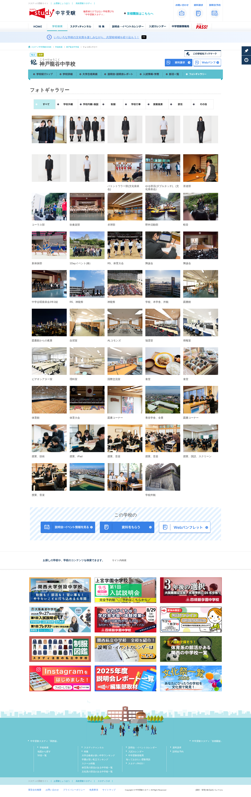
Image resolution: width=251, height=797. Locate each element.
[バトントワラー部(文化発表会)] (124, 168)
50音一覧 (42, 755)
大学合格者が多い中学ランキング (98, 755)
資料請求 (177, 747)
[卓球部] (124, 206)
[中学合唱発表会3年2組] (49, 284)
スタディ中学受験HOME (41, 47)
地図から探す (44, 751)
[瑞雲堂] (162, 322)
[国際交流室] (124, 361)
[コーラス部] (49, 206)
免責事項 (93, 790)
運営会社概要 (34, 790)
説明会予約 (178, 751)
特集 (86, 751)
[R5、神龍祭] (87, 284)
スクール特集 (88, 763)
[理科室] (87, 361)
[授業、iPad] (87, 438)
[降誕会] (162, 245)
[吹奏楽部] (87, 206)
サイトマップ (109, 790)
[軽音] (200, 206)
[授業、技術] (49, 438)
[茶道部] (200, 168)
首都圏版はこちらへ (140, 13)
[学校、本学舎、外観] (162, 284)
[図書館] (200, 284)
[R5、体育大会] (124, 245)
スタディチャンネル (94, 747)
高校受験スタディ (84, 3)
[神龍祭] (124, 284)
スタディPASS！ (136, 763)
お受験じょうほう (62, 3)
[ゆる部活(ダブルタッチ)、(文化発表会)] (162, 168)
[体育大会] (87, 399)
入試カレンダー (136, 751)
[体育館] (49, 399)
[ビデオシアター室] (49, 361)
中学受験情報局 (136, 755)
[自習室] (87, 322)
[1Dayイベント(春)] (87, 245)
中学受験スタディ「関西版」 (44, 741)
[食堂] (162, 361)
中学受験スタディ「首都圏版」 (207, 741)
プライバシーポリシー (74, 790)
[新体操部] (49, 245)
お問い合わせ (52, 790)
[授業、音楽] (124, 438)
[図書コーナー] (124, 399)
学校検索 (58, 47)
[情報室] (200, 322)
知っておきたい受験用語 (138, 759)
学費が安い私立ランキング (95, 759)
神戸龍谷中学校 (72, 47)
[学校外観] (162, 477)
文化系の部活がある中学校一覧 (97, 771)
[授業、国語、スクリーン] (200, 438)
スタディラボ (104, 781)
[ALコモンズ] (124, 322)
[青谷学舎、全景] (162, 399)
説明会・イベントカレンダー (142, 747)
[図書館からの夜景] (49, 322)
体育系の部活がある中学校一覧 (97, 767)
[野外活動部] (162, 206)
